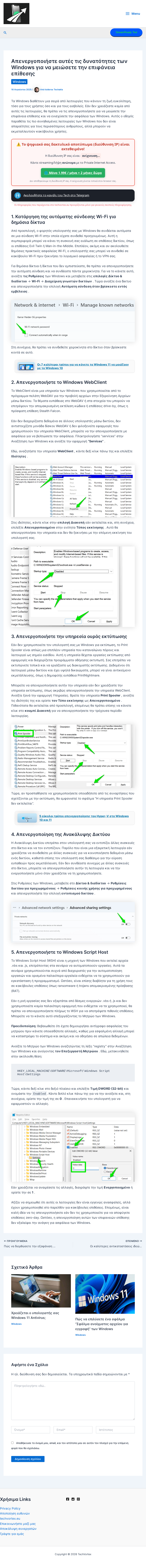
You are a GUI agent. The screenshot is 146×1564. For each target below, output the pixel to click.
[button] (5, 33)
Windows (19, 82)
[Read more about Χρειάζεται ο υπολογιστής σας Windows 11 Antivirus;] (41, 1290)
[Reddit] (73, 1499)
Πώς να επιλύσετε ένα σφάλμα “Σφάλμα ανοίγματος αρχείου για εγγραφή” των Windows (101, 1324)
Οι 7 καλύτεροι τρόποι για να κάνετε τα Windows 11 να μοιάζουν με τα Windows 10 (83, 366)
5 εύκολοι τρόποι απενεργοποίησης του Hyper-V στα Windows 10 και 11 (84, 818)
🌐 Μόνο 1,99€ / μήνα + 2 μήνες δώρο (73, 173)
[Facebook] (67, 1499)
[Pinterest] (78, 1499)
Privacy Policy (10, 1508)
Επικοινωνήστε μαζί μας (18, 1524)
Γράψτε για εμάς (12, 1534)
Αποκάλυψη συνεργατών (18, 1528)
